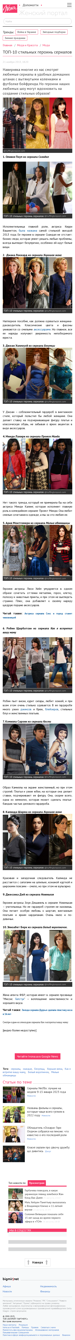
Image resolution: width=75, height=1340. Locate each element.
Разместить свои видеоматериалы (18, 1330)
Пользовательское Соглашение (16, 1332)
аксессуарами (42, 329)
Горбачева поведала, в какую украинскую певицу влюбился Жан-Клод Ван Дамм (44, 1194)
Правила (34, 1327)
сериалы (15, 1068)
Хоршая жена (54, 1068)
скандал (27, 1068)
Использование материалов (47, 1330)
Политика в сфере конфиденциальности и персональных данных (31, 1335)
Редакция (23, 1325)
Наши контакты (9, 1325)
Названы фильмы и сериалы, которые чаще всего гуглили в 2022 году (45, 1111)
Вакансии (66, 1335)
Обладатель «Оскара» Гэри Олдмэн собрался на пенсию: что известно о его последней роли (48, 1131)
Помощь (25, 1327)
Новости (31, 1095)
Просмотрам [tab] (36, 1183)
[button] (37, 1262)
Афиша (7, 1286)
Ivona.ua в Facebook (11, 1327)
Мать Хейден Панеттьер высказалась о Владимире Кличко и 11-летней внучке (45, 1206)
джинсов (25, 709)
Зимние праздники (15, 38)
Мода (46, 45)
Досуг (48, 1151)
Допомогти (30, 5)
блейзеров (51, 709)
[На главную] (43, 13)
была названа (28, 230)
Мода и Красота (27, 45)
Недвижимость (48, 1286)
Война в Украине (26, 32)
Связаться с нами (48, 1327)
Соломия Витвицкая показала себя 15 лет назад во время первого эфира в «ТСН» (44, 1218)
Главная (7, 45)
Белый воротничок (38, 1072)
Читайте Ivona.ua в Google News (37, 1056)
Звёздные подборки (54, 32)
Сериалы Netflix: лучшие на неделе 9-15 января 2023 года (46, 1090)
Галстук (19, 999)
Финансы (45, 1291)
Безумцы (39, 1068)
